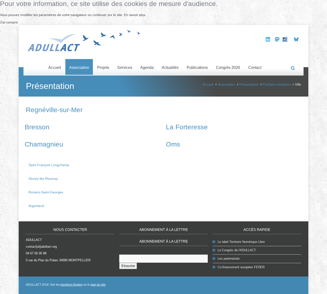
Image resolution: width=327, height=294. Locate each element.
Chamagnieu (44, 144)
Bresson (37, 127)
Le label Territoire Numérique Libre (241, 242)
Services (124, 67)
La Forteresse (187, 127)
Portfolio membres (277, 84)
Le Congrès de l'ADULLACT (237, 250)
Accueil (54, 67)
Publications (197, 67)
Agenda (147, 67)
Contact (254, 67)
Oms (173, 144)
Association (79, 67)
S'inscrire (128, 266)
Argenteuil (36, 206)
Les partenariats (229, 258)
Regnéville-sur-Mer (54, 110)
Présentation (249, 84)
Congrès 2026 (228, 67)
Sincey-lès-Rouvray (43, 178)
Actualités (170, 67)
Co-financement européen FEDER (241, 267)
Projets (103, 67)
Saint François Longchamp (48, 165)
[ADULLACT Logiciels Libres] (86, 40)
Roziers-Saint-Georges (45, 192)
